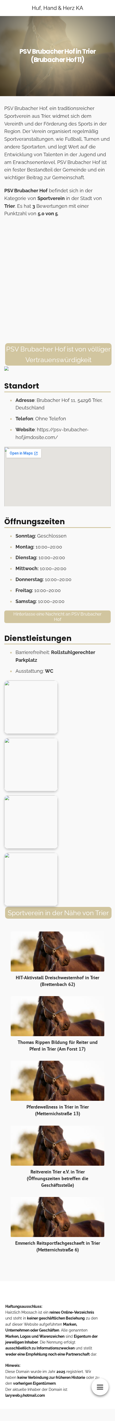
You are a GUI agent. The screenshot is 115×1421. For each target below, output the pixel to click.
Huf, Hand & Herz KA (57, 8)
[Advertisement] (57, 280)
